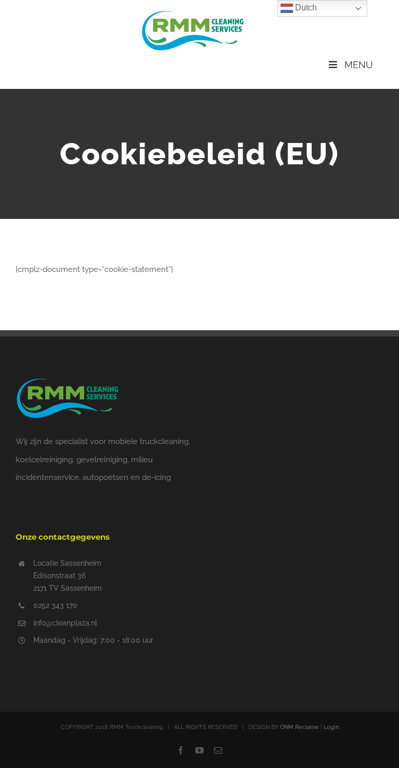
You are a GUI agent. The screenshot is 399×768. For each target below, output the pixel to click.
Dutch (305, 7)
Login (331, 727)
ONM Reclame (299, 727)
